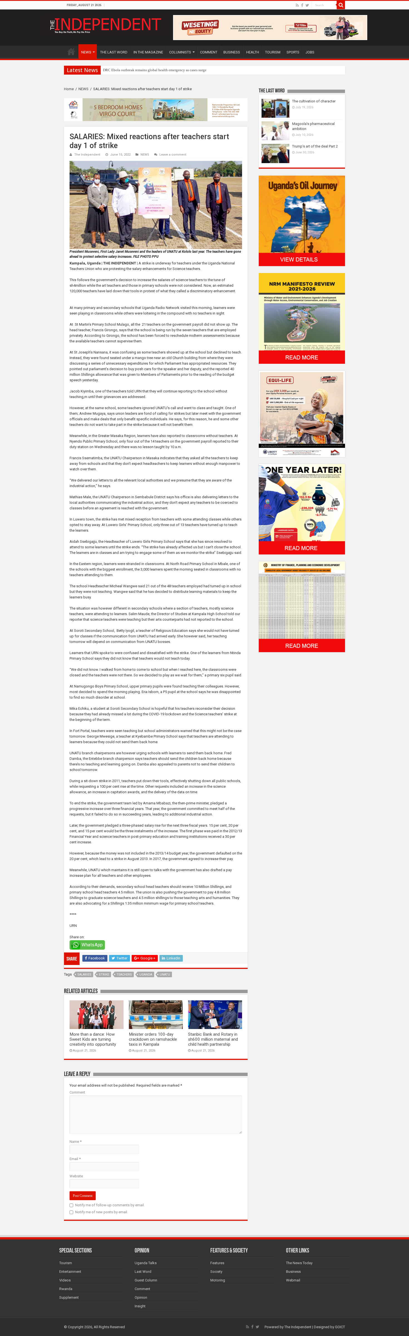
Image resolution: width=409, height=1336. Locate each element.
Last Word (143, 1271)
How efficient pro (116, 70)
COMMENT (208, 52)
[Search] (341, 5)
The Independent (87, 154)
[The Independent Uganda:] (105, 24)
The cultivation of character (314, 101)
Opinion (141, 1297)
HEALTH (252, 52)
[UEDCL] (302, 509)
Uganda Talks (146, 1263)
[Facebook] (302, 5)
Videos (65, 1280)
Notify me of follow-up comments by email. (110, 1205)
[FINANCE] (302, 607)
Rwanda (65, 1289)
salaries (84, 974)
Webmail (293, 1280)
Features (217, 1263)
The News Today (299, 1263)
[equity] (302, 413)
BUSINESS (231, 52)
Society (216, 1271)
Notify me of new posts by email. (101, 1212)
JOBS (309, 52)
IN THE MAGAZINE (148, 52)
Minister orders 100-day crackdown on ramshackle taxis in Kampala (153, 1039)
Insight (140, 1306)
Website (76, 1176)
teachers (124, 974)
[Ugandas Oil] (302, 220)
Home (69, 89)
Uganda (145, 974)
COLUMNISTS (180, 52)
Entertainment (70, 1271)
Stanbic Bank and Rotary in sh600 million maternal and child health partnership (213, 1039)
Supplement (69, 1297)
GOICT (340, 1327)
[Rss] (297, 5)
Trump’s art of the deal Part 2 (315, 146)
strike (104, 974)
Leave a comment (172, 154)
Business (293, 1271)
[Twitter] (307, 5)
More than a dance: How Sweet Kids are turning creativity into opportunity (93, 1039)
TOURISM (272, 52)
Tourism (65, 1263)
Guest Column (146, 1280)
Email (75, 1159)
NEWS (86, 52)
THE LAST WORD (113, 52)
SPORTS (293, 52)
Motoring (217, 1280)
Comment (77, 1092)
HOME (71, 51)
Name (76, 1141)
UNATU (165, 974)
